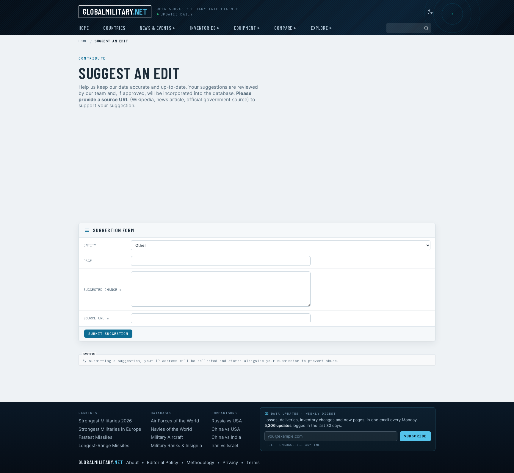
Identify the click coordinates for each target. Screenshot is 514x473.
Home (84, 28)
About (132, 462)
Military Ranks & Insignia (176, 445)
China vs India (226, 437)
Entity (90, 245)
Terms (253, 462)
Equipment (245, 28)
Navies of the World (171, 429)
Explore (319, 28)
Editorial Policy (162, 462)
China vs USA (225, 429)
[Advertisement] (257, 167)
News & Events (156, 28)
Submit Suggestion (108, 334)
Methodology (200, 462)
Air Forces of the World (175, 421)
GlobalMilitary (115, 11)
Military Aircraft (167, 437)
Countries (114, 28)
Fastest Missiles (95, 437)
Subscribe (415, 436)
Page (88, 261)
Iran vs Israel (224, 445)
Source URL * (96, 318)
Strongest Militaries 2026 (105, 421)
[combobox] (408, 28)
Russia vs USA (226, 421)
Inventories (203, 28)
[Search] (426, 28)
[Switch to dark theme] (430, 12)
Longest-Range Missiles (104, 445)
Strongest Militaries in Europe (110, 429)
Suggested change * (102, 290)
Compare (283, 28)
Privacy (230, 462)
